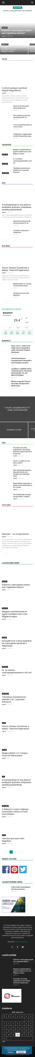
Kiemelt (12, 55)
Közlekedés (5, 173)
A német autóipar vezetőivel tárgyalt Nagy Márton (14, 89)
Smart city (5, 44)
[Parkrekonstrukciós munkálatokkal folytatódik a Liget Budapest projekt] (6, 361)
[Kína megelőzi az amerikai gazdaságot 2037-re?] (7, 117)
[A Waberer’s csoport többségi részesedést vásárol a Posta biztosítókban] (17, 799)
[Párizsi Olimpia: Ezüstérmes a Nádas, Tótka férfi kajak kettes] (17, 257)
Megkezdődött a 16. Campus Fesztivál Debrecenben (15, 754)
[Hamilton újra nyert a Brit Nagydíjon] (7, 295)
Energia (4, 637)
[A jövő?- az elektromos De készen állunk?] (7, 463)
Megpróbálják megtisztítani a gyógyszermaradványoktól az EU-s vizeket (22, 485)
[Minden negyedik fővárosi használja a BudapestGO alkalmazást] (6, 384)
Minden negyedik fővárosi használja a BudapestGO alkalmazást (20, 383)
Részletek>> (11, 1052)
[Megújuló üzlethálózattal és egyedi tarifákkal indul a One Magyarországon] (14, 46)
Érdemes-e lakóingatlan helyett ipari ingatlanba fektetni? (16, 586)
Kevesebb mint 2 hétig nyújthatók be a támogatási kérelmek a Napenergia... (17, 643)
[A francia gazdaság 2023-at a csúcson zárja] (7, 127)
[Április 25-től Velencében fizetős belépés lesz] (7, 108)
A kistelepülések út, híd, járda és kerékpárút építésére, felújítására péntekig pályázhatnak (16, 207)
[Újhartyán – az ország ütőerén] (17, 520)
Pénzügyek (5, 806)
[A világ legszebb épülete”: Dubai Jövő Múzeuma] (17, 409)
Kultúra (4, 749)
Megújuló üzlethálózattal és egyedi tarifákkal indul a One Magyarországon (22, 151)
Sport (4, 723)
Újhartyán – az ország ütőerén (15, 534)
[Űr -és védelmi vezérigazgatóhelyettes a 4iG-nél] (7, 161)
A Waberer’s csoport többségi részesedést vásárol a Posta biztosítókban (15, 811)
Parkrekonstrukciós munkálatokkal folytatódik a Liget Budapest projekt (21, 360)
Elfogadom (21, 1052)
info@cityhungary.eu (21, 942)
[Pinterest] (17, 947)
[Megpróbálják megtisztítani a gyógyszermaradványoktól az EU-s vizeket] (7, 485)
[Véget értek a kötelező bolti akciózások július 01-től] (7, 223)
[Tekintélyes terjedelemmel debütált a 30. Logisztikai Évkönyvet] (7, 170)
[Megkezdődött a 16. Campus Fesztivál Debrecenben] (7, 286)
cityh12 (4, 93)
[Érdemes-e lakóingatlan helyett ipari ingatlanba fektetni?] (17, 25)
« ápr (3, 1041)
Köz (3, 776)
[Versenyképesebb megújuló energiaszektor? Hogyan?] (7, 497)
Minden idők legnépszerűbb (25, 55)
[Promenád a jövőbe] (14, 430)
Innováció (5, 163)
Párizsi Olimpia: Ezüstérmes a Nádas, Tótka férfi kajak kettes (15, 269)
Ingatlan (4, 27)
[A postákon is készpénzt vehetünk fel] (7, 233)
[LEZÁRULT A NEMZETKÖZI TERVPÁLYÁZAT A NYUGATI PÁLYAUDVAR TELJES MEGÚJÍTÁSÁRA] (6, 372)
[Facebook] (12, 947)
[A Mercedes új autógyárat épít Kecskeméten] (6, 890)
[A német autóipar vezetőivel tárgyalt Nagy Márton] (17, 74)
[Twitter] (23, 947)
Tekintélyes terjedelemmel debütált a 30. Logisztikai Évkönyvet (21, 170)
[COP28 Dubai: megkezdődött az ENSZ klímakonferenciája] (7, 136)
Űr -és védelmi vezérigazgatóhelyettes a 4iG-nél (22, 161)
